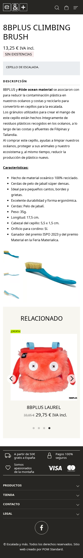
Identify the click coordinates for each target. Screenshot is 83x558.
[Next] (71, 378)
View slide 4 (49, 428)
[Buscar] (57, 7)
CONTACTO (11, 504)
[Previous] (11, 378)
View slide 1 (34, 428)
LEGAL (7, 513)
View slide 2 (39, 428)
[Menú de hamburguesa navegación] (76, 7)
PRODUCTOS (12, 485)
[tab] (41, 485)
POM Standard (52, 549)
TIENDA (8, 495)
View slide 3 (44, 428)
